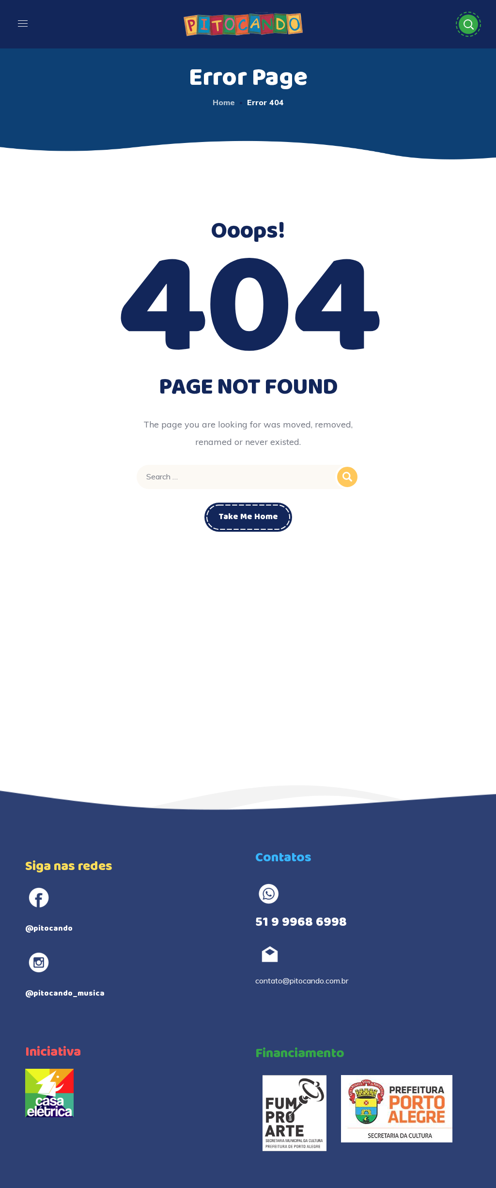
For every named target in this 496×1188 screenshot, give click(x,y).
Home (224, 102)
